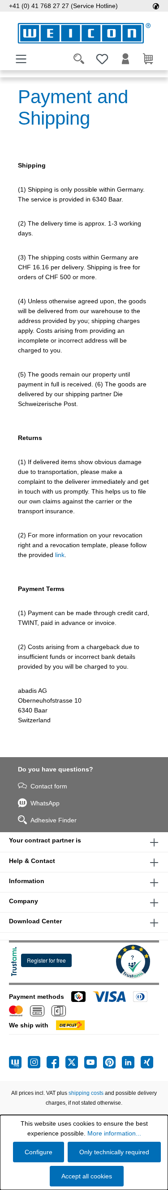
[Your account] (125, 59)
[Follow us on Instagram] (37, 1062)
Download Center (35, 921)
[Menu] (21, 59)
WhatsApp (45, 803)
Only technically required (114, 1152)
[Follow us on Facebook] (56, 1062)
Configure (38, 1152)
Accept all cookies (86, 1176)
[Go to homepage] (84, 33)
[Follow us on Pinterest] (112, 1062)
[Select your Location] (156, 6)
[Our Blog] (18, 1062)
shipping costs (86, 1093)
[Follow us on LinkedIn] (131, 1062)
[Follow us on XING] (147, 1062)
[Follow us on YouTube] (93, 1062)
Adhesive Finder (53, 820)
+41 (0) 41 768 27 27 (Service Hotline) (63, 5)
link (60, 554)
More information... (114, 1133)
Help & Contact (32, 860)
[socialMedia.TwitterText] (74, 1062)
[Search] (79, 59)
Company (23, 901)
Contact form (48, 786)
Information (26, 880)
